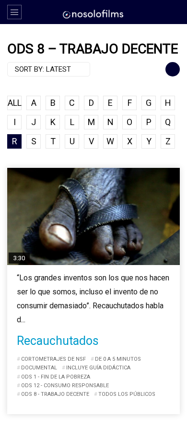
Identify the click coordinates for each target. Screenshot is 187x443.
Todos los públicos (126, 394)
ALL (15, 103)
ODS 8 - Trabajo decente (55, 394)
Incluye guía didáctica (98, 367)
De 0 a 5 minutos (118, 359)
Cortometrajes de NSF (53, 359)
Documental (39, 367)
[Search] (175, 12)
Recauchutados (58, 341)
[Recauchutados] (93, 217)
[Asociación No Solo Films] (93, 13)
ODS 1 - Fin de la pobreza (55, 377)
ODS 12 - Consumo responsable (65, 385)
